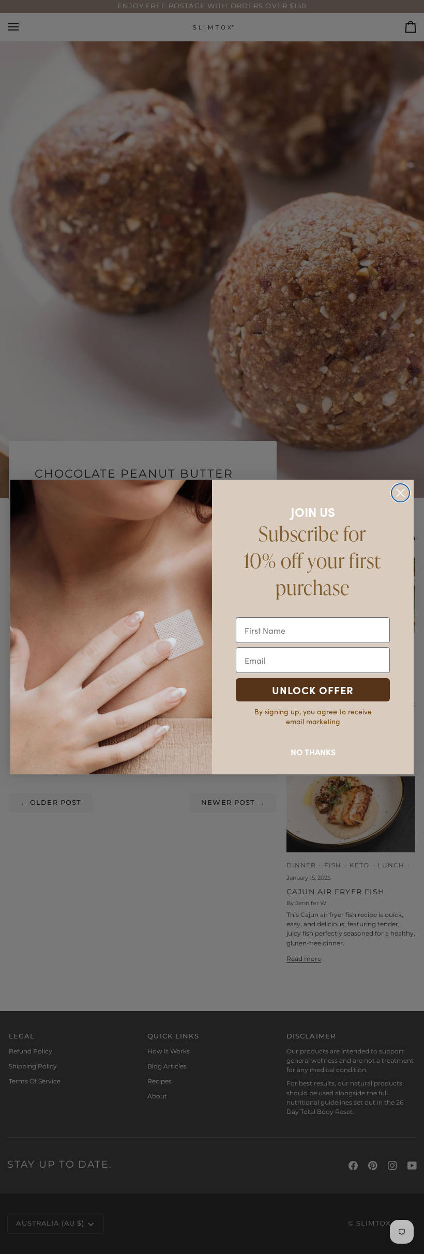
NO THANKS (313, 751)
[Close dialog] (400, 493)
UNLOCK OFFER (313, 690)
